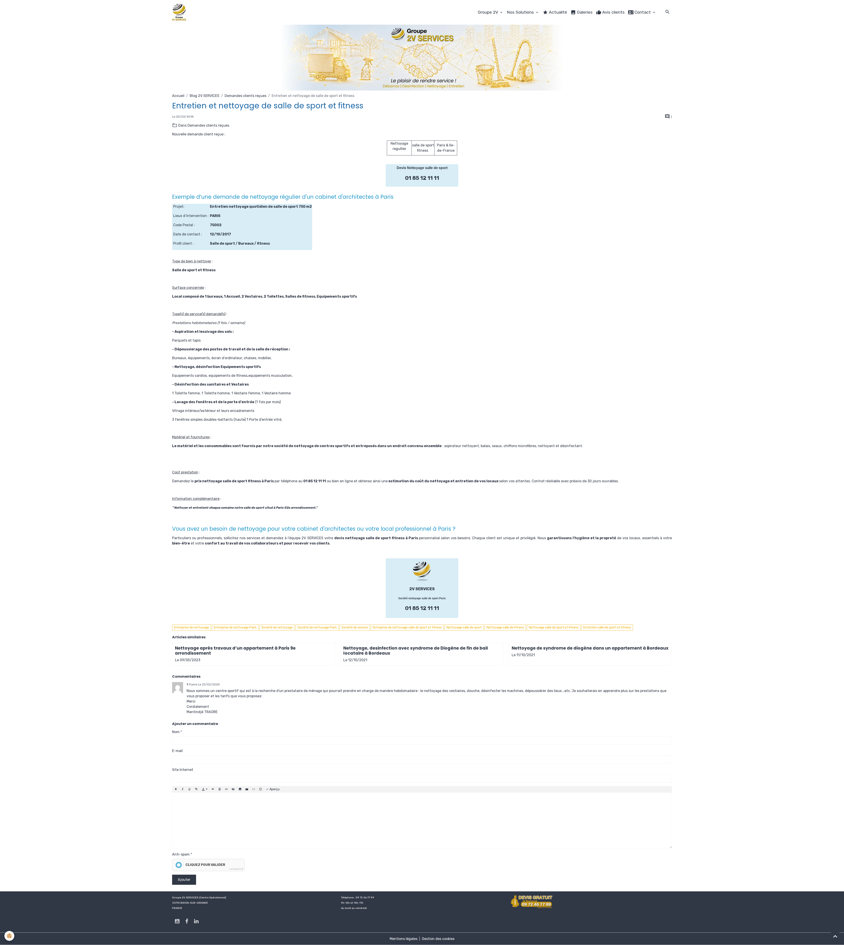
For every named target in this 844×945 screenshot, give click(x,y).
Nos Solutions (521, 12)
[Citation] (212, 789)
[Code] (253, 789)
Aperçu (274, 789)
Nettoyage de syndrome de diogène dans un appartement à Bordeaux (590, 648)
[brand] (180, 12)
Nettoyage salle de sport (464, 627)
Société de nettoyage (277, 627)
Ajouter (184, 880)
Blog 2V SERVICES (204, 96)
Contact (642, 12)
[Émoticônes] (260, 789)
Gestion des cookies (438, 939)
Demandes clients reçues (245, 96)
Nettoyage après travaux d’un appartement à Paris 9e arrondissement (235, 651)
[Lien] (226, 789)
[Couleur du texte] (204, 789)
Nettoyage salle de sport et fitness (553, 627)
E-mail (177, 751)
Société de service (355, 627)
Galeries (584, 12)
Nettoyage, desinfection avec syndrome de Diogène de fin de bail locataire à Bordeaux (415, 651)
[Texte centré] (219, 789)
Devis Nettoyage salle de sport (422, 168)
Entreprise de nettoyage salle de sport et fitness (407, 627)
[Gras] (175, 789)
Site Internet (182, 770)
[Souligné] (189, 789)
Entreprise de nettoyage (191, 627)
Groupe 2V (488, 12)
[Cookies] (9, 936)
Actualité (557, 12)
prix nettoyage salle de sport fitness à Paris (234, 481)
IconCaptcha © (236, 869)
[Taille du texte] (196, 789)
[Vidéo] (246, 789)
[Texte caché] (233, 789)
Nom (176, 732)
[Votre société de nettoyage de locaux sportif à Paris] (422, 571)
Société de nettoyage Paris (317, 627)
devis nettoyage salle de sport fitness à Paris (376, 538)
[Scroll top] (835, 936)
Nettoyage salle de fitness (505, 627)
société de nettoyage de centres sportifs (312, 446)
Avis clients (613, 12)
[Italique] (182, 789)
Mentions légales (403, 939)
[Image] (240, 789)
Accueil (178, 96)
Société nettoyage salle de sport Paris (422, 598)
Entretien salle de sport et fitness (607, 627)
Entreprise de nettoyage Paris (235, 627)
